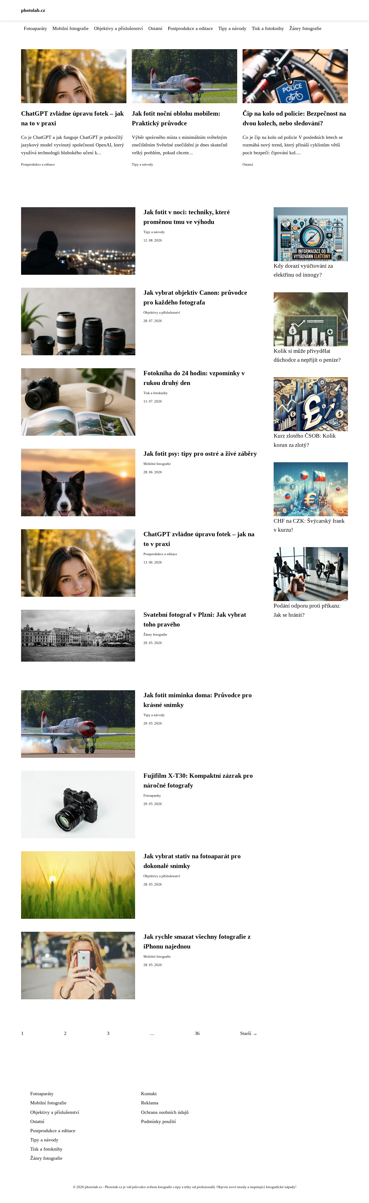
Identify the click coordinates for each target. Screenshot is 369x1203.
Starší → (248, 1033)
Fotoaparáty (35, 28)
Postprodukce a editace (190, 28)
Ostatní (155, 28)
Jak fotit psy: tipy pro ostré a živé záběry (200, 453)
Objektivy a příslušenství (118, 28)
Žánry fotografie (305, 28)
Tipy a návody (232, 28)
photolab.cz (33, 10)
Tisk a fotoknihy (268, 28)
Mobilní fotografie (70, 28)
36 (197, 1033)
